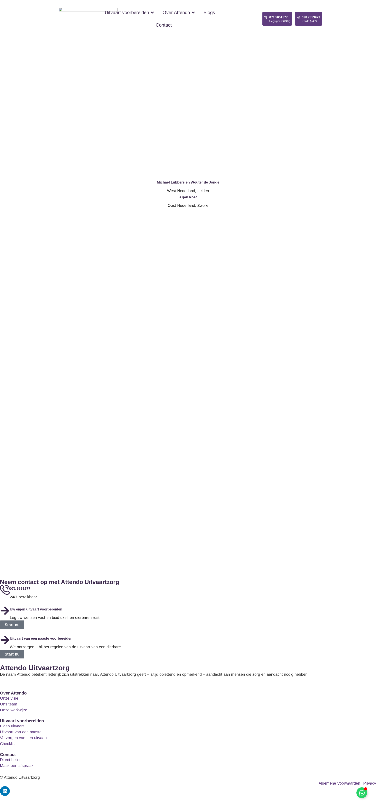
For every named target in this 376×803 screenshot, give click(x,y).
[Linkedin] (5, 791)
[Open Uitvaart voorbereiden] (152, 12)
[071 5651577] (265, 17)
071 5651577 (278, 17)
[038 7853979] (298, 17)
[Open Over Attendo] (193, 12)
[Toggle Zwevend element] (361, 792)
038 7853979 (311, 17)
